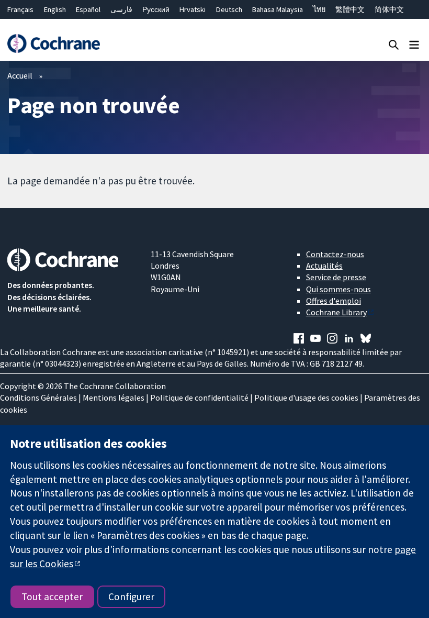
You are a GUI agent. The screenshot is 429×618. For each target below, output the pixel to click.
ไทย (319, 9)
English (55, 9)
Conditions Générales (38, 397)
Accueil (19, 75)
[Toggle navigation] (414, 44)
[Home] (53, 43)
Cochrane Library (336, 312)
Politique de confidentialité (199, 397)
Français (20, 9)
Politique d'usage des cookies (306, 397)
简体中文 (389, 9)
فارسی (121, 9)
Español (88, 9)
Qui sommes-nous (338, 289)
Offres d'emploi (333, 300)
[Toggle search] (394, 44)
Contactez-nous (335, 254)
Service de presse (336, 277)
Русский (156, 9)
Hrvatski (192, 9)
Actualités (324, 265)
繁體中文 (350, 9)
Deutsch (229, 9)
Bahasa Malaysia (277, 9)
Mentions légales (113, 397)
